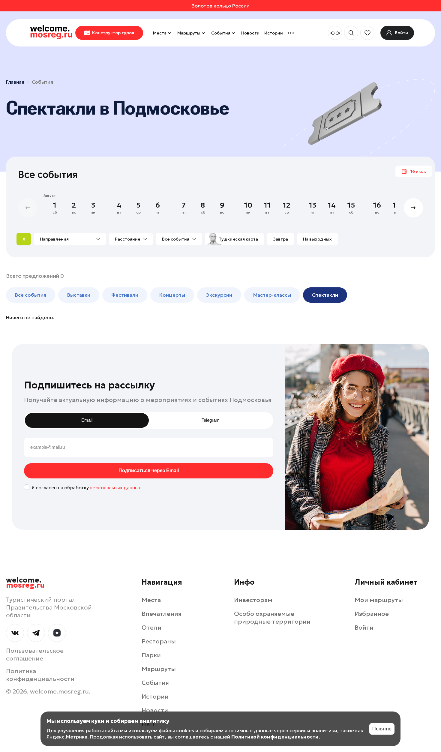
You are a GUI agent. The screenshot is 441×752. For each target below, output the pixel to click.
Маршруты (188, 33)
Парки (151, 655)
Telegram (211, 420)
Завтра (280, 239)
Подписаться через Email (148, 470)
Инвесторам (253, 600)
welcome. (25, 583)
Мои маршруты (379, 600)
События (220, 33)
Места (159, 33)
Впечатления (162, 614)
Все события (175, 239)
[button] (413, 207)
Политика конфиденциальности (40, 675)
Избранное (372, 614)
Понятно (382, 728)
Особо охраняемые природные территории (272, 617)
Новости (250, 33)
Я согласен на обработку (86, 487)
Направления (54, 239)
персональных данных (115, 487)
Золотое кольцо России (221, 6)
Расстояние (127, 239)
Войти (364, 627)
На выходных (317, 239)
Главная (15, 82)
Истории (273, 33)
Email (86, 420)
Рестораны (159, 641)
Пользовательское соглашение (35, 654)
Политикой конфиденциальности (275, 737)
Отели (151, 627)
